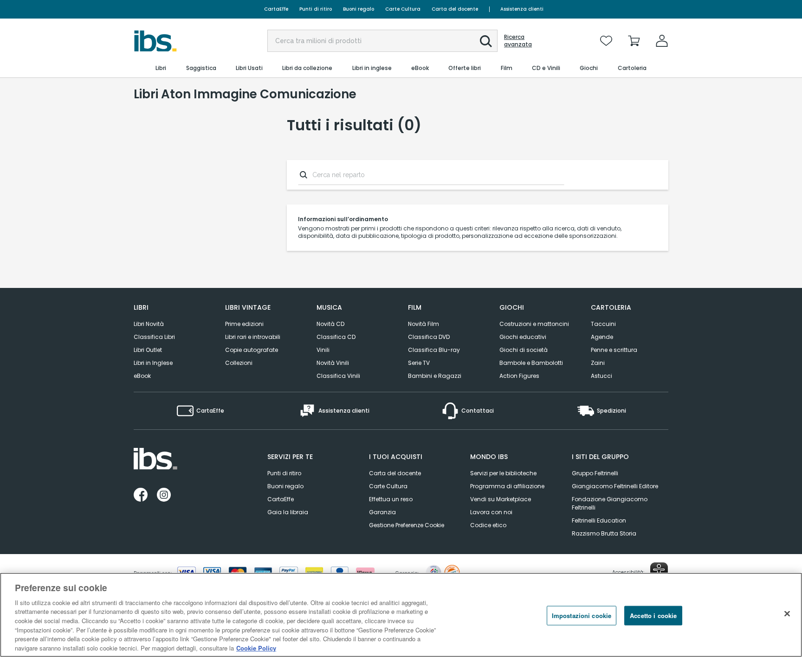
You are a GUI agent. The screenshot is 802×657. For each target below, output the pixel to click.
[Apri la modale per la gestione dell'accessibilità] (659, 571)
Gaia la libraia (287, 512)
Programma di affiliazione (507, 486)
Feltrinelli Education (599, 520)
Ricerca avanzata (518, 40)
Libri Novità (149, 324)
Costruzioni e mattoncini (534, 324)
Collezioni (238, 363)
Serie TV (419, 363)
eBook (142, 376)
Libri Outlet (148, 350)
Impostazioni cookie (581, 615)
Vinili (323, 350)
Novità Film (423, 324)
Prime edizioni (244, 324)
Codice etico (488, 525)
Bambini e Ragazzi (434, 376)
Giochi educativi (522, 337)
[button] (486, 41)
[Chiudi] (787, 613)
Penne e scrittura (614, 350)
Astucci (601, 376)
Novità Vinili (333, 363)
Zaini (598, 363)
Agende (602, 337)
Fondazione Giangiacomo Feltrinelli (609, 503)
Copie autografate (251, 350)
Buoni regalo (358, 9)
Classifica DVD (429, 337)
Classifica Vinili (338, 376)
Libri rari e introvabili (252, 337)
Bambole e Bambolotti (531, 363)
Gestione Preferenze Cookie (406, 525)
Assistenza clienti (521, 9)
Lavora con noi (491, 512)
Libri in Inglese (153, 363)
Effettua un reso (391, 499)
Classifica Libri (154, 337)
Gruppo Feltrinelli (595, 473)
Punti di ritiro (315, 9)
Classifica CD (336, 337)
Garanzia (382, 512)
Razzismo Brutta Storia (604, 533)
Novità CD (330, 324)
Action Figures (519, 376)
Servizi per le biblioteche (503, 473)
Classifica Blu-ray (434, 350)
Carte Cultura (402, 9)
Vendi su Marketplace (500, 499)
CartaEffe (276, 9)
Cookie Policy (256, 647)
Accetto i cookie (653, 615)
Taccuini (603, 324)
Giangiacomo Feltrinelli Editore (615, 486)
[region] (401, 615)
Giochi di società (523, 350)
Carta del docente (455, 9)
